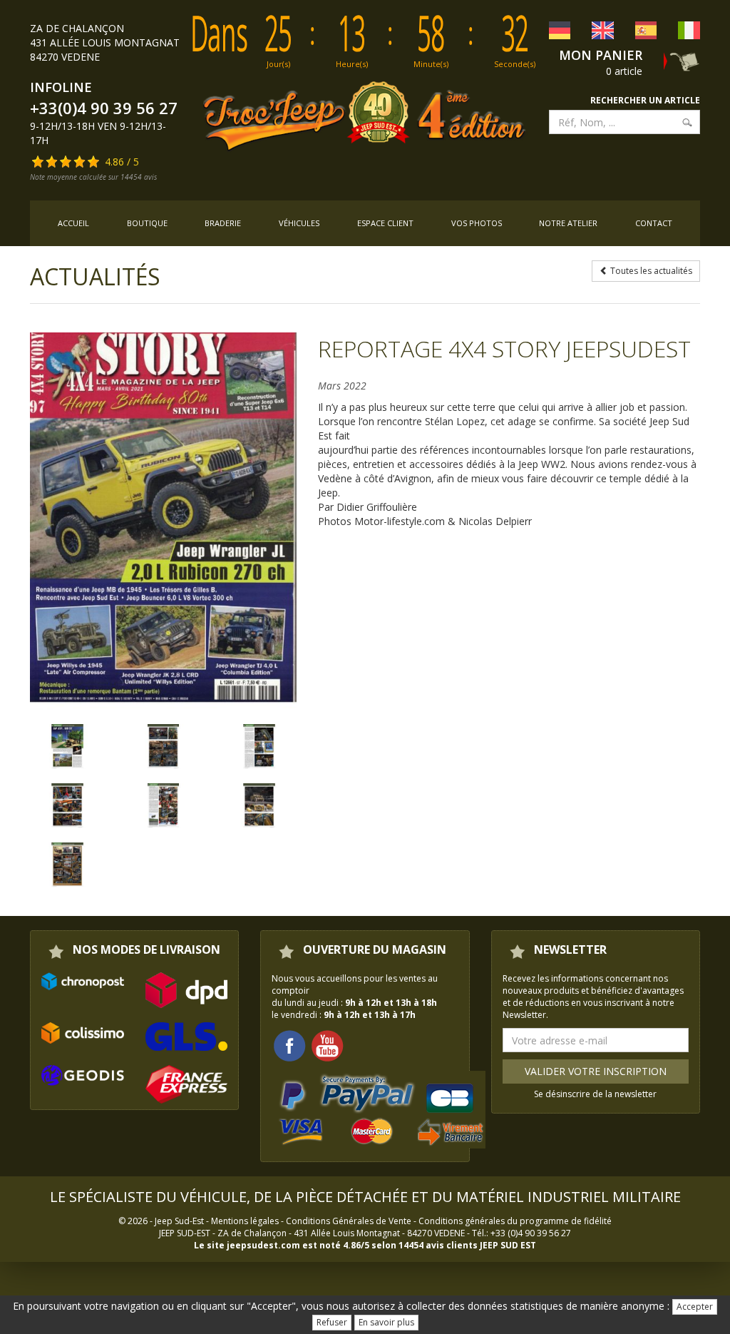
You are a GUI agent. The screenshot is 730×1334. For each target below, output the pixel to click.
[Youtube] (327, 1045)
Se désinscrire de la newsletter (595, 1094)
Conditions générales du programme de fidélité (515, 1221)
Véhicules (299, 223)
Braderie (223, 223)
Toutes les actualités (650, 271)
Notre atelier (568, 223)
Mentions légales (245, 1221)
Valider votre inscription (596, 1071)
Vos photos (476, 223)
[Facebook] (289, 1045)
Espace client (385, 223)
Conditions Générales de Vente (348, 1221)
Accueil (73, 223)
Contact (653, 223)
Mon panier (600, 54)
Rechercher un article (645, 100)
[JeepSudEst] (163, 521)
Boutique (147, 223)
